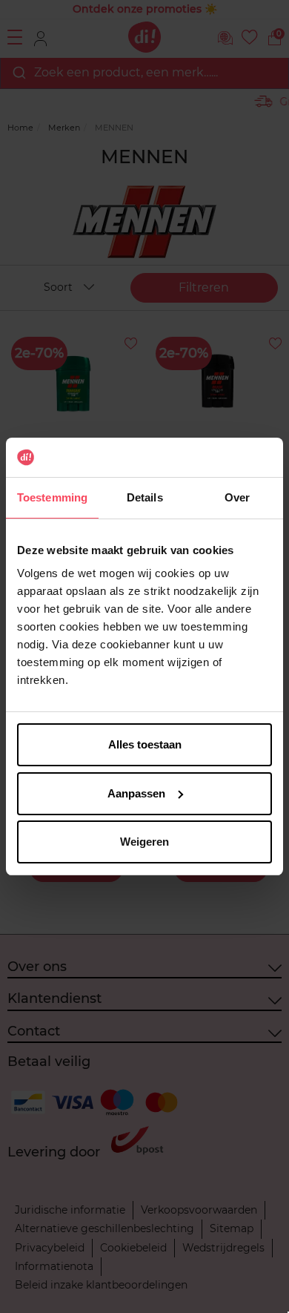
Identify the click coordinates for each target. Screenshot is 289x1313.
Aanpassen (136, 793)
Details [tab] (145, 497)
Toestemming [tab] (52, 497)
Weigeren (144, 841)
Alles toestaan (145, 744)
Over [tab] (237, 497)
